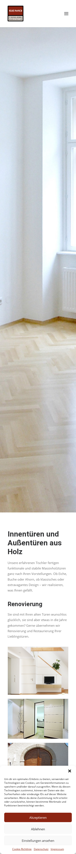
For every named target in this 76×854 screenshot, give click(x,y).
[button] (70, 771)
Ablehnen (38, 829)
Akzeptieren (38, 817)
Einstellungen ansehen (38, 840)
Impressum (57, 849)
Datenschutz (41, 849)
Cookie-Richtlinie (22, 849)
